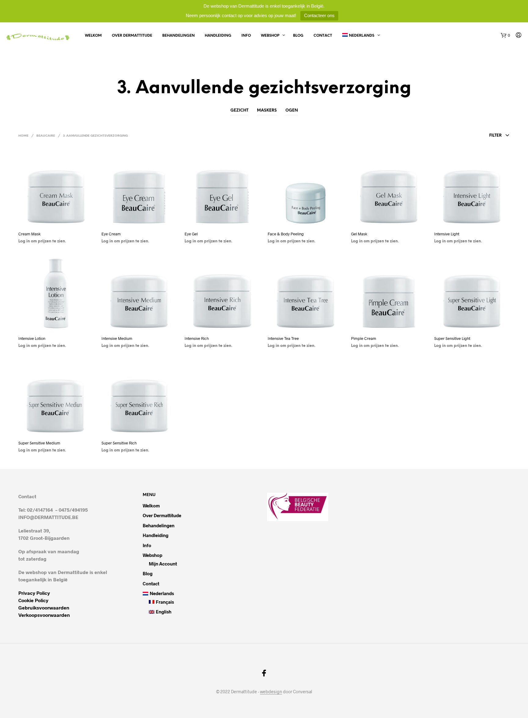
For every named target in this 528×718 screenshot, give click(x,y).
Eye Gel (191, 233)
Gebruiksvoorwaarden (43, 607)
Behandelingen (178, 36)
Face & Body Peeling (286, 233)
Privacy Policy (34, 593)
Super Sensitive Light (452, 338)
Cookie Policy (33, 600)
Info (246, 36)
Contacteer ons (319, 15)
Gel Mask (359, 233)
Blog (298, 36)
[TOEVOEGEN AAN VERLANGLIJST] (56, 221)
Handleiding (218, 36)
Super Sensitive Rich (119, 442)
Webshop (270, 36)
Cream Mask (29, 233)
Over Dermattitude (132, 36)
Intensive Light (446, 233)
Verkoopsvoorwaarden (44, 615)
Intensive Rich (197, 338)
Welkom (93, 36)
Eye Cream (111, 233)
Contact (323, 36)
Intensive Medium (116, 338)
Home (23, 136)
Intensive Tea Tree (283, 338)
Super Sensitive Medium (39, 442)
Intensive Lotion (31, 338)
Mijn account (163, 563)
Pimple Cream (363, 338)
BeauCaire (45, 136)
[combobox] (466, 135)
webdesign (271, 691)
